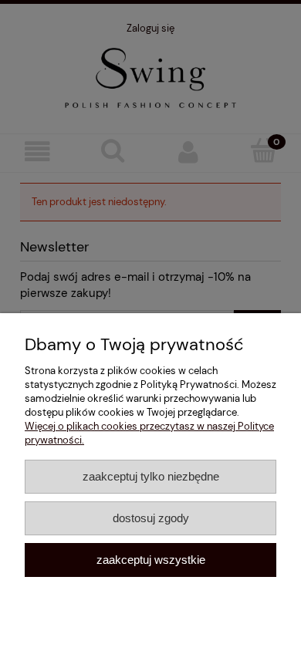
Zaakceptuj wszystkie (150, 559)
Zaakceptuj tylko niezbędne (151, 476)
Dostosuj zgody (151, 518)
